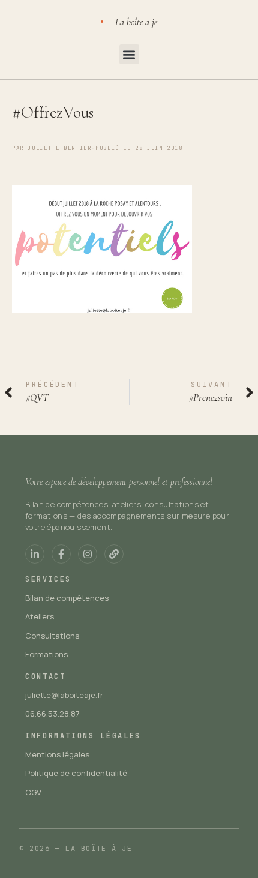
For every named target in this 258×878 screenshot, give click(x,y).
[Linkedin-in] (34, 554)
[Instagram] (87, 554)
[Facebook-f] (61, 554)
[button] (129, 54)
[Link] (114, 554)
